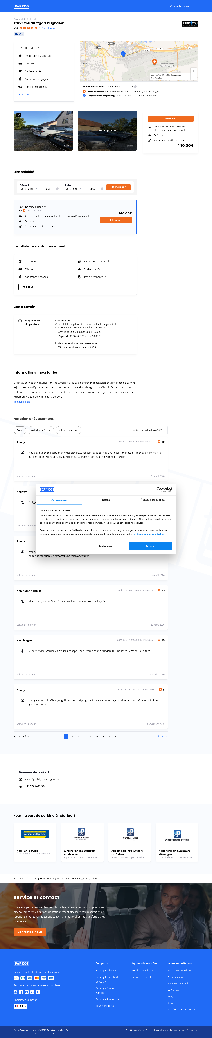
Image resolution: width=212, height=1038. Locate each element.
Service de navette (142, 977)
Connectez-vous (179, 6)
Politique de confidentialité (148, 533)
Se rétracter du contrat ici (183, 1009)
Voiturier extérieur (40, 430)
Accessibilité (192, 1030)
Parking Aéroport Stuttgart (45, 878)
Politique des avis (177, 1030)
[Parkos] (21, 6)
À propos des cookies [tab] (153, 499)
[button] (154, 62)
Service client (176, 977)
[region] (139, 61)
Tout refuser (105, 546)
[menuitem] (135, 86)
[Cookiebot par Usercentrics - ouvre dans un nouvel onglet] (158, 489)
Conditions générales (135, 1030)
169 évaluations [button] (48, 28)
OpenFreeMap (156, 75)
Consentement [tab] (59, 500)
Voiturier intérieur (68, 430)
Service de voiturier (143, 970)
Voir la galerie (107, 131)
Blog (170, 996)
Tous (19, 430)
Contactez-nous (29, 932)
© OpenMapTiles (168, 75)
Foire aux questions (179, 970)
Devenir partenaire (179, 983)
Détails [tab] (106, 499)
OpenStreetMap (156, 78)
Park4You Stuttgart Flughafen (81, 878)
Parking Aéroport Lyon (109, 999)
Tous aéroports (105, 1005)
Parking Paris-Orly (106, 970)
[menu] (135, 86)
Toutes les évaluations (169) (147, 430)
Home (21, 878)
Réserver (116, 220)
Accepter (151, 546)
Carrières (173, 1003)
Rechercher (118, 187)
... (122, 736)
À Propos (173, 990)
